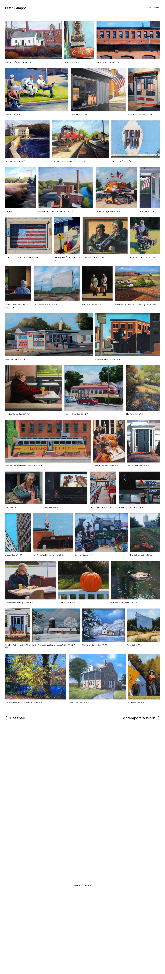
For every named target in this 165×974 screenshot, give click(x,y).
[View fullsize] (33, 40)
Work (149, 8)
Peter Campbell (16, 8)
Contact (157, 8)
